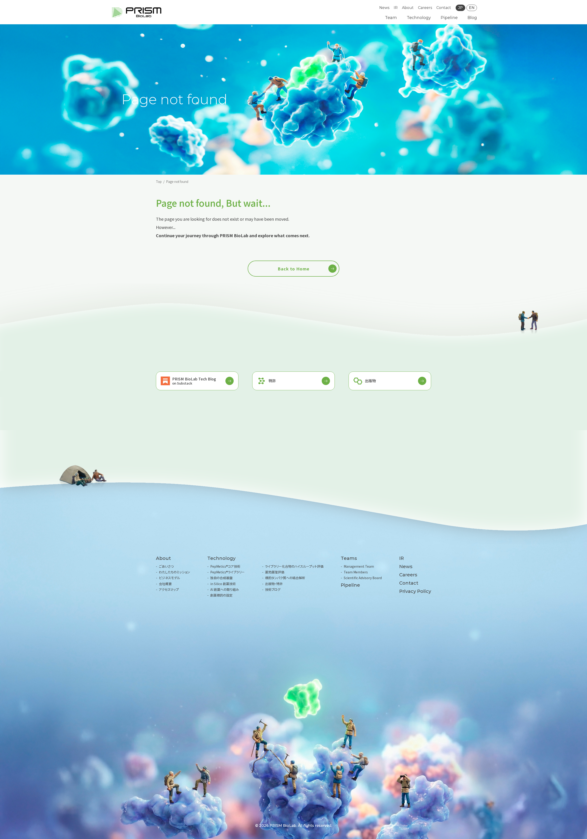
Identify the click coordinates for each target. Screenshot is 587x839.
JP (460, 8)
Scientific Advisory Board (363, 577)
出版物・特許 (274, 583)
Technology (419, 17)
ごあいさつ (166, 566)
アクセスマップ (169, 589)
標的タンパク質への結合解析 (285, 577)
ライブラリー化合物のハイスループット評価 (294, 566)
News (384, 8)
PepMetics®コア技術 (225, 566)
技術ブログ (272, 589)
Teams (349, 558)
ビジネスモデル (169, 577)
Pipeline (449, 17)
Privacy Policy (415, 591)
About (408, 8)
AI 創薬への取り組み (224, 589)
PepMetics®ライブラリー (227, 572)
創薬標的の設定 (221, 595)
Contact (443, 8)
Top (159, 181)
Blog (472, 17)
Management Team (359, 566)
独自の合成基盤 (221, 577)
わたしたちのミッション (174, 572)
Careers (425, 8)
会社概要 (165, 583)
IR (396, 8)
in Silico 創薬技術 (223, 583)
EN (471, 8)
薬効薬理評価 (274, 572)
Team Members (356, 572)
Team (391, 17)
